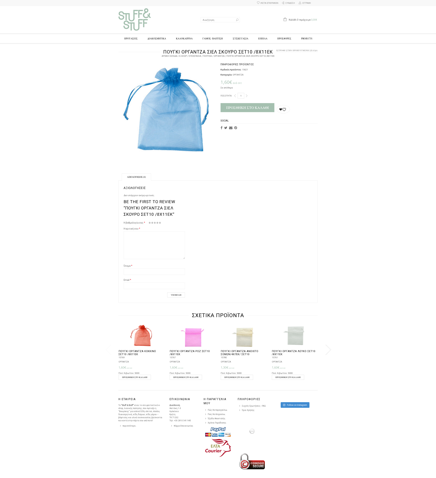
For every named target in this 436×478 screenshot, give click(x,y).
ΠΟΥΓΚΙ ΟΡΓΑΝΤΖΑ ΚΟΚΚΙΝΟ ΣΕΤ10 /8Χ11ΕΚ (137, 353)
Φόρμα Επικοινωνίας (183, 426)
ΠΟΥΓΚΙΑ (207, 56)
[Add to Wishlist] (283, 109)
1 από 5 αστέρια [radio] (150, 223)
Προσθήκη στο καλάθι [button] (134, 377)
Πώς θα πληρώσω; (216, 414)
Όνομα (128, 265)
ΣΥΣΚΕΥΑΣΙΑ (240, 38)
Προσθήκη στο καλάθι (247, 107)
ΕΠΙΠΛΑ (262, 38)
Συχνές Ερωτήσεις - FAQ (254, 406)
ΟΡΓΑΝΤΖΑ (219, 56)
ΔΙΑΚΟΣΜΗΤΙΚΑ (156, 38)
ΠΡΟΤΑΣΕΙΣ (131, 38)
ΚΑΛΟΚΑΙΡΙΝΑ (184, 38)
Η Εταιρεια (127, 399)
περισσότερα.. (129, 426)
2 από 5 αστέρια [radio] (151, 223)
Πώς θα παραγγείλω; (217, 410)
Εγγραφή (306, 3)
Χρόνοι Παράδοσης (217, 423)
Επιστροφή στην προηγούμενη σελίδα (295, 50)
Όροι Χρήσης (248, 410)
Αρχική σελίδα (169, 56)
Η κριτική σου (132, 228)
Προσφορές (284, 38)
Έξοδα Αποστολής (216, 418)
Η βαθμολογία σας (134, 222)
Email (127, 280)
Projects (306, 38)
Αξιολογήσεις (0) (136, 176)
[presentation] (107, 350)
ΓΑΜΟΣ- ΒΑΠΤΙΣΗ (213, 38)
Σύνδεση (290, 3)
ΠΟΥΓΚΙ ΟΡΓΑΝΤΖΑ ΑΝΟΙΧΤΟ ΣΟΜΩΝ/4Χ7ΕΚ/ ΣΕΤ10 (239, 353)
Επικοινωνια (179, 399)
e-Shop (183, 56)
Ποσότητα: (226, 96)
